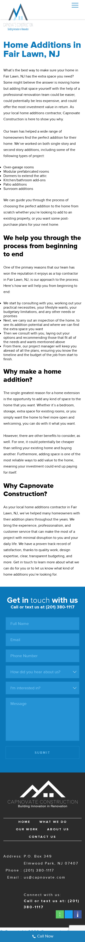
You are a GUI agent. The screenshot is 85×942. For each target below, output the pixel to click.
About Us (58, 829)
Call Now (45, 936)
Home (24, 821)
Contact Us (42, 836)
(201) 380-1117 (39, 870)
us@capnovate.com (45, 877)
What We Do (53, 821)
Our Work (27, 829)
